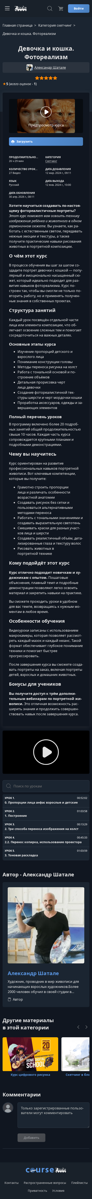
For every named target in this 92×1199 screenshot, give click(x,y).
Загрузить (24, 141)
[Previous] (78, 1027)
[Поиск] (50, 8)
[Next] (86, 1027)
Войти (79, 8)
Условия (58, 1191)
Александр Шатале (33, 973)
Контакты (11, 1183)
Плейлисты (79, 1183)
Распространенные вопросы (45, 1183)
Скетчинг (51, 161)
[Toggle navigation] (7, 8)
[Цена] (60, 8)
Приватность (37, 1191)
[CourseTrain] (20, 8)
